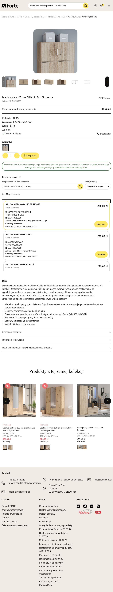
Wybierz (101, 254)
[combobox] (98, 186)
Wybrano (101, 224)
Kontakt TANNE (9, 521)
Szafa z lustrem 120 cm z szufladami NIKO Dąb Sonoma (19, 429)
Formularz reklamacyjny (51, 563)
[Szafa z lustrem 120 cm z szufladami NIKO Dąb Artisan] (56, 401)
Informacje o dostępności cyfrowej (55, 544)
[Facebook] (85, 506)
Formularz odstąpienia (50, 566)
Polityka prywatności (49, 581)
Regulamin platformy (49, 506)
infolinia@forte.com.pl (19, 492)
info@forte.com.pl (103, 480)
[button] (5, 447)
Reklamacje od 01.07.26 (51, 559)
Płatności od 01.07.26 (49, 555)
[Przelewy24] (90, 512)
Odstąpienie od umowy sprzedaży (55, 525)
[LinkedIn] (91, 506)
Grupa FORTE (9, 506)
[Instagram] (98, 506)
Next (107, 82)
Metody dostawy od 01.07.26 (53, 540)
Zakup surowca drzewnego (15, 525)
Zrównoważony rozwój (13, 510)
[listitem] (19, 416)
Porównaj (106, 98)
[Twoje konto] (109, 5)
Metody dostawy (47, 514)
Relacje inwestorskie (12, 514)
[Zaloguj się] (95, 5)
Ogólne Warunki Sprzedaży (52, 510)
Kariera (5, 518)
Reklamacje (45, 521)
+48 (17, 480)
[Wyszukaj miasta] (80, 186)
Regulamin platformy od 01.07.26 (55, 529)
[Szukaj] (85, 5)
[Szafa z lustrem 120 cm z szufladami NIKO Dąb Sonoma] (19, 401)
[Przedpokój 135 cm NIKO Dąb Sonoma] (93, 401)
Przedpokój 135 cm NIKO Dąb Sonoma (90, 428)
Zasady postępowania (50, 577)
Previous (6, 401)
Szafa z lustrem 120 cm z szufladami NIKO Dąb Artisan (56, 429)
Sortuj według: (91, 182)
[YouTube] (78, 506)
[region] (56, 235)
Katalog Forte (45, 585)
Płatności (43, 518)
